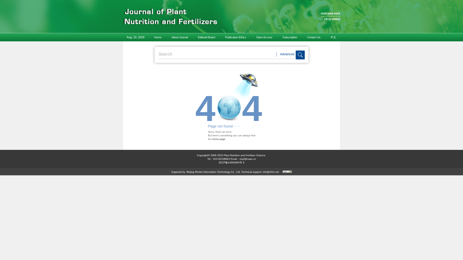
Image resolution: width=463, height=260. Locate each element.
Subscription (290, 37)
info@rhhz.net (271, 171)
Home (158, 37)
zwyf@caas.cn (247, 158)
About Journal (180, 37)
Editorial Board (206, 37)
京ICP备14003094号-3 (231, 162)
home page (218, 139)
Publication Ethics (235, 37)
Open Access (264, 37)
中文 (333, 37)
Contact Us (313, 37)
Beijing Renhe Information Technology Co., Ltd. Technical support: (225, 171)
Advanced (287, 54)
